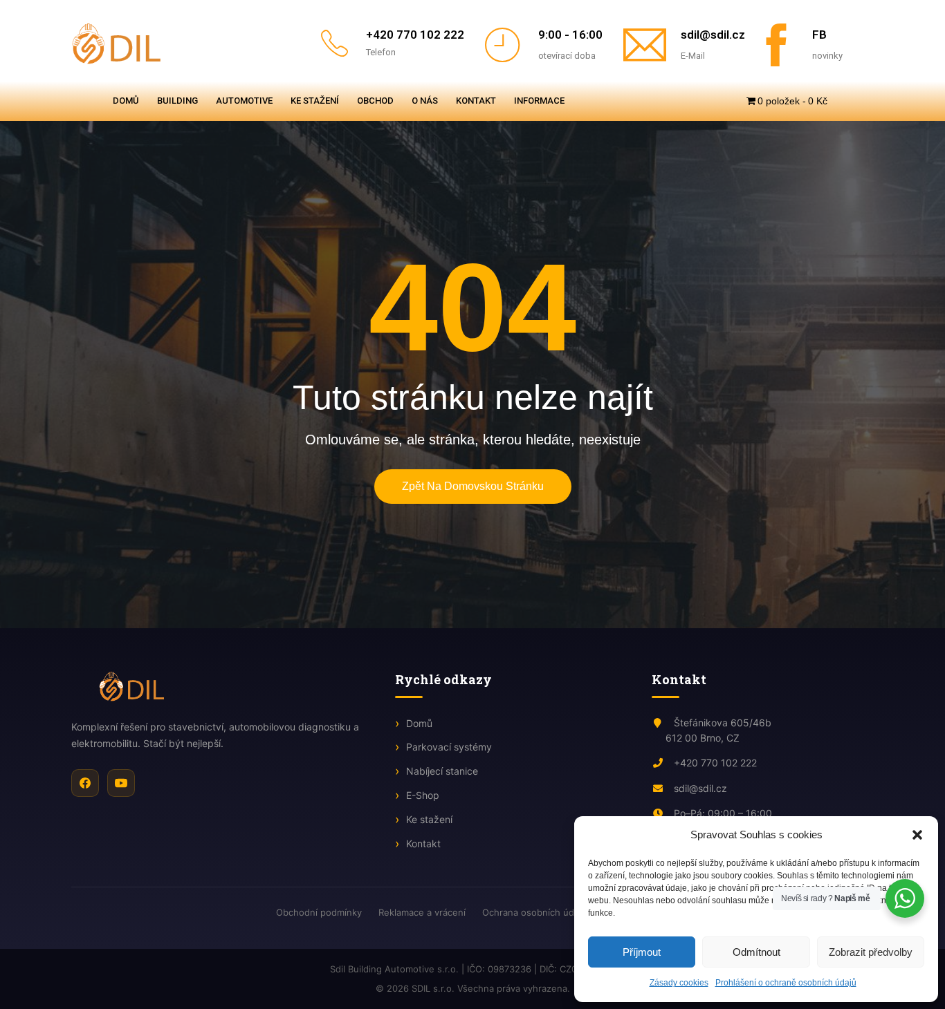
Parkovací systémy (449, 747)
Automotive (244, 100)
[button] (917, 835)
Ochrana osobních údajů (534, 912)
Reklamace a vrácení (422, 912)
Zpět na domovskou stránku (473, 486)
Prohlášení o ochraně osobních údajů (785, 983)
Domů (126, 100)
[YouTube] (121, 783)
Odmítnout (756, 952)
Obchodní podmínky (319, 912)
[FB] (776, 44)
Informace (539, 100)
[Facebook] (85, 783)
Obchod (375, 100)
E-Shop (422, 795)
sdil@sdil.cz (699, 788)
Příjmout (642, 952)
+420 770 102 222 (714, 762)
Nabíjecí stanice (442, 771)
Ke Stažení (315, 100)
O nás (425, 100)
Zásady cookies (679, 983)
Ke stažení (429, 819)
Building (177, 100)
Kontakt (476, 100)
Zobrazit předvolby (870, 952)
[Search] (715, 95)
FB (819, 34)
